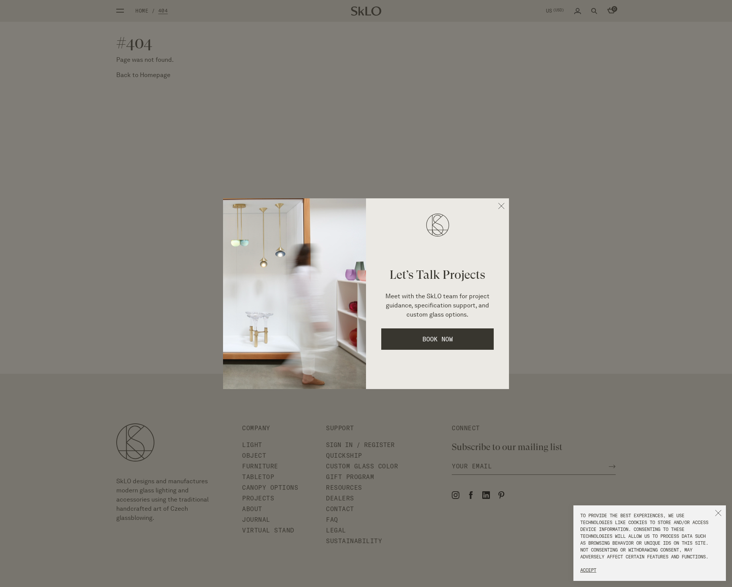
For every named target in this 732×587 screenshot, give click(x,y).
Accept (588, 570)
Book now (437, 339)
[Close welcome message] (501, 206)
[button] (718, 513)
